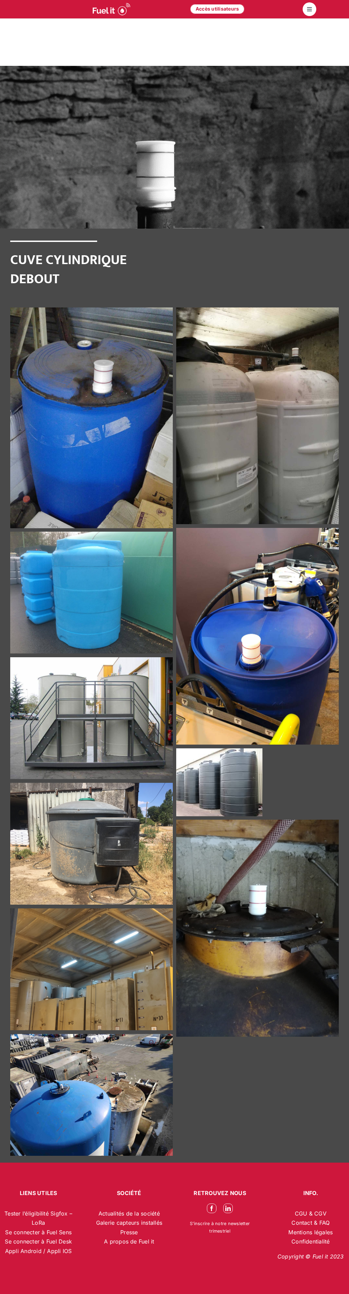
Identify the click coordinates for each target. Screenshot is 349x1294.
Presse (129, 1232)
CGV (320, 1213)
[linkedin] (228, 1208)
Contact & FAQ (310, 1222)
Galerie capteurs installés (129, 1222)
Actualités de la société (129, 1213)
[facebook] (211, 1208)
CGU (302, 1213)
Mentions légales (310, 1232)
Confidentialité (310, 1241)
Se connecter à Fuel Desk (38, 1241)
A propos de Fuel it (129, 1241)
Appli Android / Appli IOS (38, 1251)
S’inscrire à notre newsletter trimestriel (220, 1227)
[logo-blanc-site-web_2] (111, 9)
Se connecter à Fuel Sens (38, 1232)
